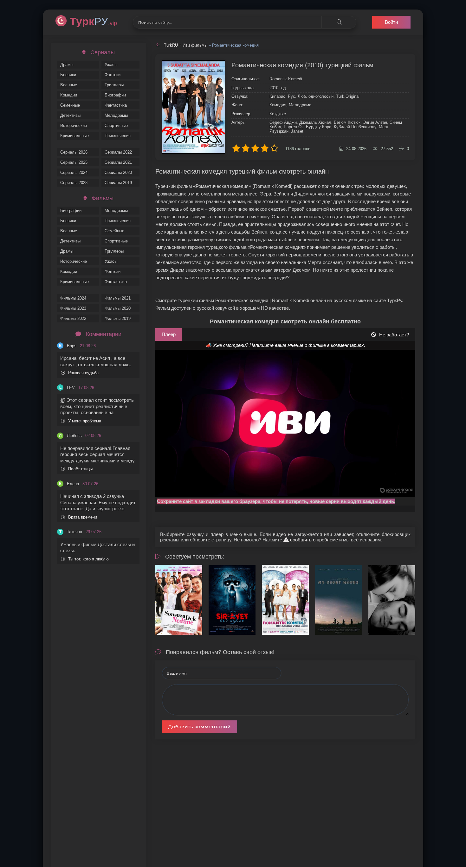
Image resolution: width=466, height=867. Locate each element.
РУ (93, 21)
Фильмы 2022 (73, 318)
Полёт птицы (80, 469)
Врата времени (82, 517)
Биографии (115, 95)
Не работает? (394, 334)
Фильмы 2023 (73, 308)
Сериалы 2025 (73, 162)
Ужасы (111, 64)
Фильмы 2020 (118, 308)
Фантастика (116, 105)
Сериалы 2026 (73, 152)
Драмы (66, 64)
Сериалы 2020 (118, 172)
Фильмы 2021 (118, 298)
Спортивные (116, 125)
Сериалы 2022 (118, 152)
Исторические (73, 125)
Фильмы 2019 (118, 318)
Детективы (70, 115)
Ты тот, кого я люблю (88, 559)
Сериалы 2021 (118, 162)
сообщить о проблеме (313, 539)
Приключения (118, 135)
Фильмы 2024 (73, 298)
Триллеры (114, 85)
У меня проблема (84, 421)
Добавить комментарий (199, 727)
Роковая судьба (83, 373)
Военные (68, 85)
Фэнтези (112, 74)
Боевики (68, 74)
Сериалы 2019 (118, 182)
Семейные (70, 105)
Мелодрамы (116, 115)
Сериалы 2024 (73, 172)
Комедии (68, 95)
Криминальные (74, 135)
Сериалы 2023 (73, 182)
